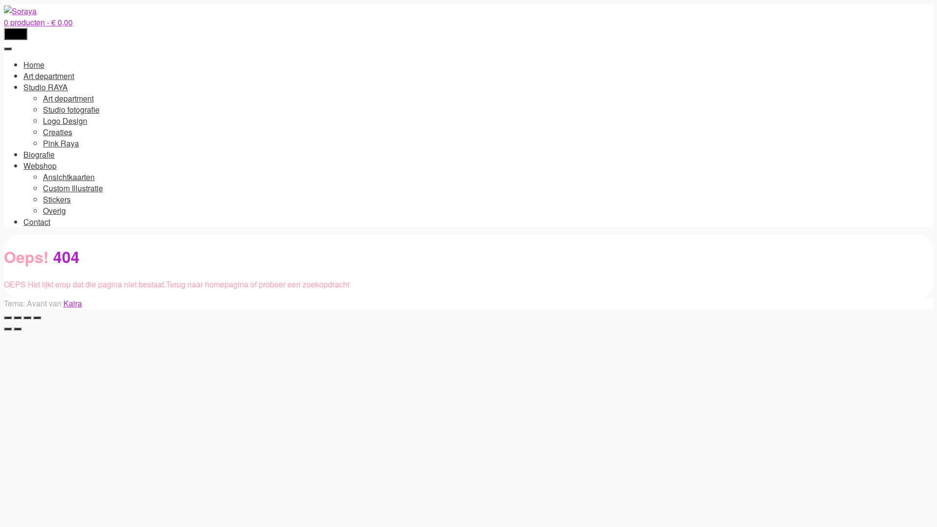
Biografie (39, 154)
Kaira (72, 303)
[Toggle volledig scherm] (17, 317)
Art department (48, 75)
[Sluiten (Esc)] (37, 317)
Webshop (40, 165)
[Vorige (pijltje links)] (8, 328)
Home (33, 64)
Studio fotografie (71, 109)
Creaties (57, 132)
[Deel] (27, 317)
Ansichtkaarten (69, 176)
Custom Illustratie (73, 188)
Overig (54, 210)
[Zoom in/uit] (8, 317)
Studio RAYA (45, 87)
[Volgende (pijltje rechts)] (17, 328)
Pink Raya (61, 143)
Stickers (57, 199)
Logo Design (65, 120)
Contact (36, 221)
